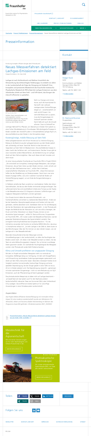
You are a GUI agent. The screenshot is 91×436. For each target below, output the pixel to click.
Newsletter (10, 422)
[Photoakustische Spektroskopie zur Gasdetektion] (18, 368)
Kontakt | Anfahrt (56, 18)
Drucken (68, 396)
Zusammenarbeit (77, 18)
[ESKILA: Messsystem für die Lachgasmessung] (16, 105)
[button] (22, 396)
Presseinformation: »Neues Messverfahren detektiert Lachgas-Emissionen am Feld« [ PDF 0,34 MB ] (33, 316)
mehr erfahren (13, 349)
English (81, 23)
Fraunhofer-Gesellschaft (43, 13)
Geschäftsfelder (66, 28)
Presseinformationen (36, 33)
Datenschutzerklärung (64, 422)
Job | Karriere (42, 23)
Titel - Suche (83, 4)
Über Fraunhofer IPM (43, 28)
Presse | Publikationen (63, 23)
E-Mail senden (68, 94)
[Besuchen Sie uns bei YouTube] (38, 410)
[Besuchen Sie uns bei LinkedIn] (34, 410)
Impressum (44, 422)
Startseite (9, 33)
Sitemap (82, 422)
